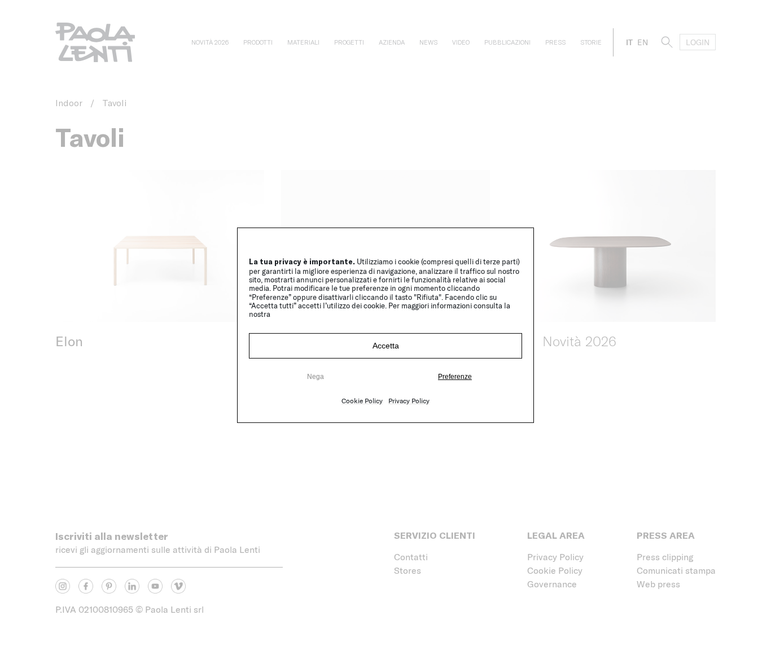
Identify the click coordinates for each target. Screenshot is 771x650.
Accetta (386, 345)
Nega (315, 377)
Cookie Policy (362, 400)
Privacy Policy (409, 400)
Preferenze (455, 377)
